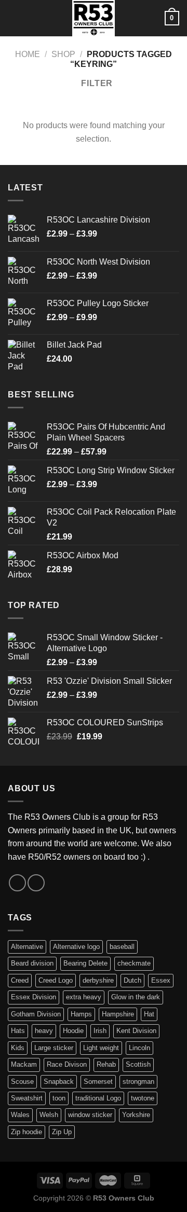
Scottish (138, 1064)
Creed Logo (55, 980)
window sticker (90, 1115)
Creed (20, 980)
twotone (142, 1098)
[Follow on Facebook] (17, 882)
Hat (149, 1014)
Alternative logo (76, 947)
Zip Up (62, 1132)
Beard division (32, 963)
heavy (44, 1031)
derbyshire (98, 980)
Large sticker (53, 1048)
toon (58, 1098)
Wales (20, 1115)
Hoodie (73, 1031)
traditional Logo (98, 1098)
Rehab (106, 1064)
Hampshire (118, 1014)
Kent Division (136, 1031)
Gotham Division (36, 1014)
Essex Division (33, 997)
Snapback (59, 1081)
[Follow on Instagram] (36, 882)
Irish (100, 1031)
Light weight (101, 1048)
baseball (122, 947)
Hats (18, 1031)
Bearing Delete (85, 963)
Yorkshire (136, 1115)
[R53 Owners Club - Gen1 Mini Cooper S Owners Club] (93, 18)
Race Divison (67, 1064)
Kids (17, 1048)
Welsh (48, 1115)
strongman (138, 1081)
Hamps (81, 1014)
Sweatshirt (27, 1098)
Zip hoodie (26, 1132)
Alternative (27, 947)
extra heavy (83, 997)
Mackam (24, 1064)
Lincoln (139, 1048)
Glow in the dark (135, 997)
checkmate (134, 963)
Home (27, 54)
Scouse (22, 1081)
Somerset (98, 1081)
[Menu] (14, 18)
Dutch (132, 980)
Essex (160, 980)
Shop (63, 54)
